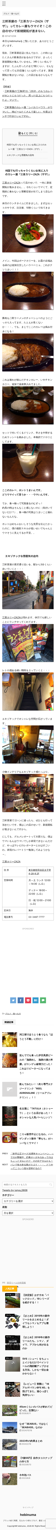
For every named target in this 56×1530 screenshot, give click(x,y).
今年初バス (25, 1474)
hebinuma (28, 1515)
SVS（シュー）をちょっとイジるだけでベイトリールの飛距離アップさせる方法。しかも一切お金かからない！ (35, 1366)
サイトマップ (28, 1507)
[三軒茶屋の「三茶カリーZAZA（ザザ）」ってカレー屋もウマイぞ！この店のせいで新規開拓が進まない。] (36, 1000)
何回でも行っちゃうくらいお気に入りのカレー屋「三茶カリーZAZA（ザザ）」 (27, 146)
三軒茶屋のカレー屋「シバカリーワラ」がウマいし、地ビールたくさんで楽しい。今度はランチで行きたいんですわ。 (27, 112)
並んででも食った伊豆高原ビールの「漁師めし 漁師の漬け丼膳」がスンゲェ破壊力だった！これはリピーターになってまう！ (36, 1064)
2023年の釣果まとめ (30, 1440)
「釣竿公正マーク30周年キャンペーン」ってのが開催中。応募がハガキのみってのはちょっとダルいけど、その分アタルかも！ (32, 1157)
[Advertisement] (28, 960)
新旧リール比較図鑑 (16, 1282)
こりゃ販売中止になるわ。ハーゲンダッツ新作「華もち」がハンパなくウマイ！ (36, 1138)
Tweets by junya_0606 (14, 1190)
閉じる (33, 133)
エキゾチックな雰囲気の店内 (21, 155)
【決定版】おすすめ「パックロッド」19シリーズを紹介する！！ (35, 1298)
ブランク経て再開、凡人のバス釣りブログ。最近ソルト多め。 (28, 1520)
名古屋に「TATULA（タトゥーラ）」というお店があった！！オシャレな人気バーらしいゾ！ (36, 1113)
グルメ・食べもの (13, 1013)
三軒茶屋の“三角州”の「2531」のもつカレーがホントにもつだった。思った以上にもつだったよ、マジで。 (27, 95)
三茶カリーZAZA (11, 182)
